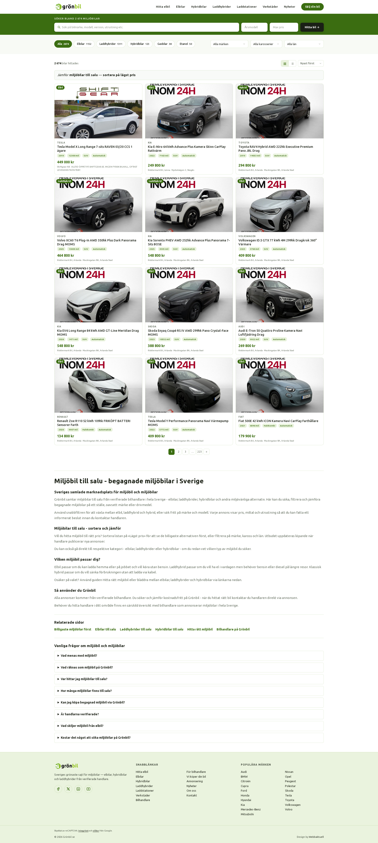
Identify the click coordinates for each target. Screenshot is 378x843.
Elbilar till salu (105, 629)
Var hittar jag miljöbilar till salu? (84, 679)
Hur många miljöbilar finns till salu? (86, 691)
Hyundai (246, 799)
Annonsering (195, 781)
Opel (288, 776)
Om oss (191, 790)
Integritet (83, 830)
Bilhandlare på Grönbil (233, 629)
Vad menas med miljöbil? (79, 655)
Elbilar (180, 6)
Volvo (288, 809)
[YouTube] (88, 789)
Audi (244, 771)
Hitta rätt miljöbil (200, 629)
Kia (243, 804)
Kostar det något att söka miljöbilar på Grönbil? (96, 737)
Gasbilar (165, 43)
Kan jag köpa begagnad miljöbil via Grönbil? (93, 702)
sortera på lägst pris (119, 75)
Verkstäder (270, 6)
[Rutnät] (285, 63)
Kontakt (192, 795)
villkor (96, 830)
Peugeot (290, 781)
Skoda (289, 790)
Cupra (244, 785)
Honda (245, 795)
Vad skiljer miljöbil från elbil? (82, 726)
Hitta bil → (312, 27)
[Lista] (292, 63)
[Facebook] (58, 789)
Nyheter (289, 6)
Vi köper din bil (196, 776)
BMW (244, 776)
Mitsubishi (247, 814)
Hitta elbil (163, 6)
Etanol (186, 43)
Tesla (288, 795)
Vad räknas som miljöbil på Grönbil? (87, 667)
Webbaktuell (316, 837)
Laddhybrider (222, 6)
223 (199, 451)
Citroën (245, 781)
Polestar (290, 785)
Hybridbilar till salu (169, 629)
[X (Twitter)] (68, 789)
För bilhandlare (196, 771)
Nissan (289, 771)
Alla (63, 43)
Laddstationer (247, 6)
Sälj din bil (312, 6)
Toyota (289, 799)
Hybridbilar (198, 6)
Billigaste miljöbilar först (72, 629)
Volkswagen (293, 804)
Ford (244, 790)
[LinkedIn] (78, 789)
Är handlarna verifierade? (80, 714)
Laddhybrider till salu (135, 629)
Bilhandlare (143, 799)
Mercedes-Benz (251, 809)
